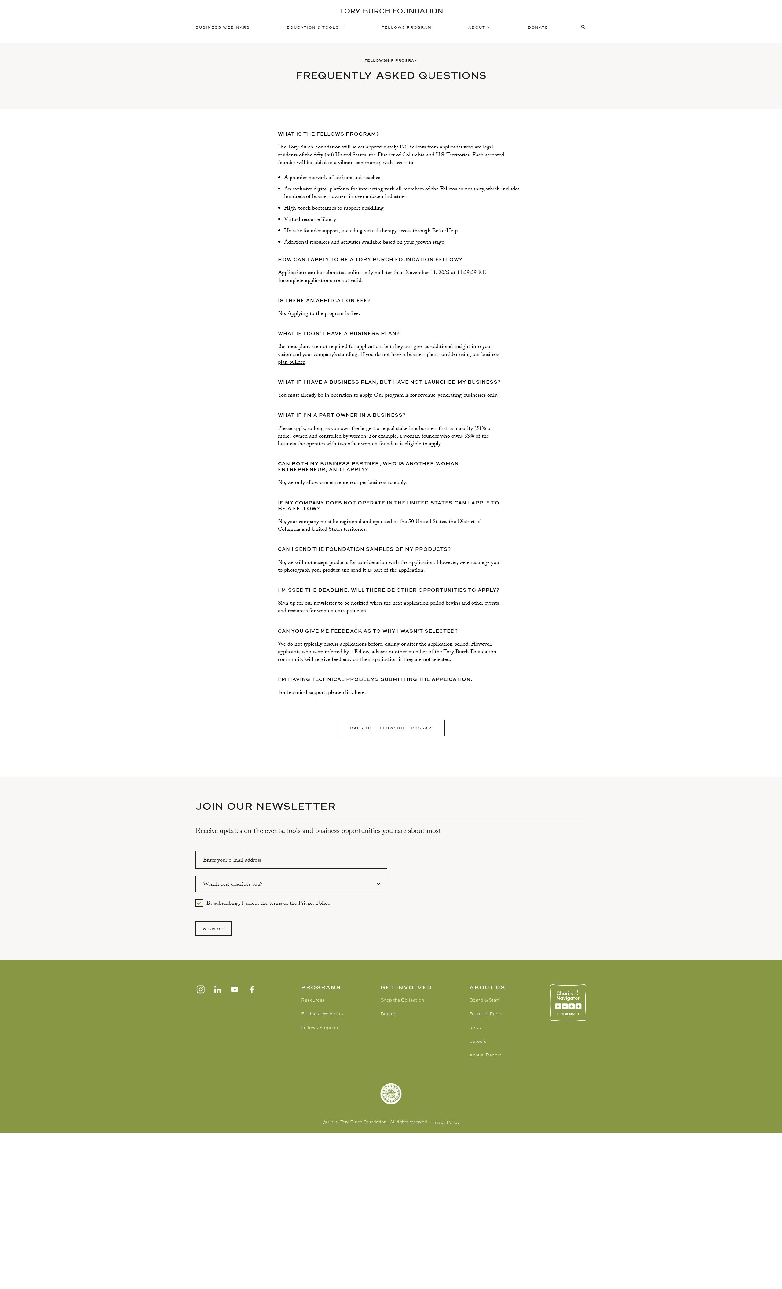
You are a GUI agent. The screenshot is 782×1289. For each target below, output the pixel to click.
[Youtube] (234, 989)
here (359, 693)
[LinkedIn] (217, 989)
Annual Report (485, 1055)
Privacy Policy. (314, 904)
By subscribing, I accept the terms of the (268, 903)
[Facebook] (252, 989)
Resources (313, 1000)
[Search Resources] (583, 27)
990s (475, 1027)
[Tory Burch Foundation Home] (391, 11)
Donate (538, 27)
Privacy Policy (445, 1122)
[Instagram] (200, 989)
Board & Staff (485, 1000)
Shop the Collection (402, 1000)
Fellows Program (407, 27)
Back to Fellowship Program (391, 728)
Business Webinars (223, 27)
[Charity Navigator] (568, 1002)
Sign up (286, 604)
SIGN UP (213, 928)
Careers (478, 1041)
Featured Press (486, 1013)
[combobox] (291, 884)
